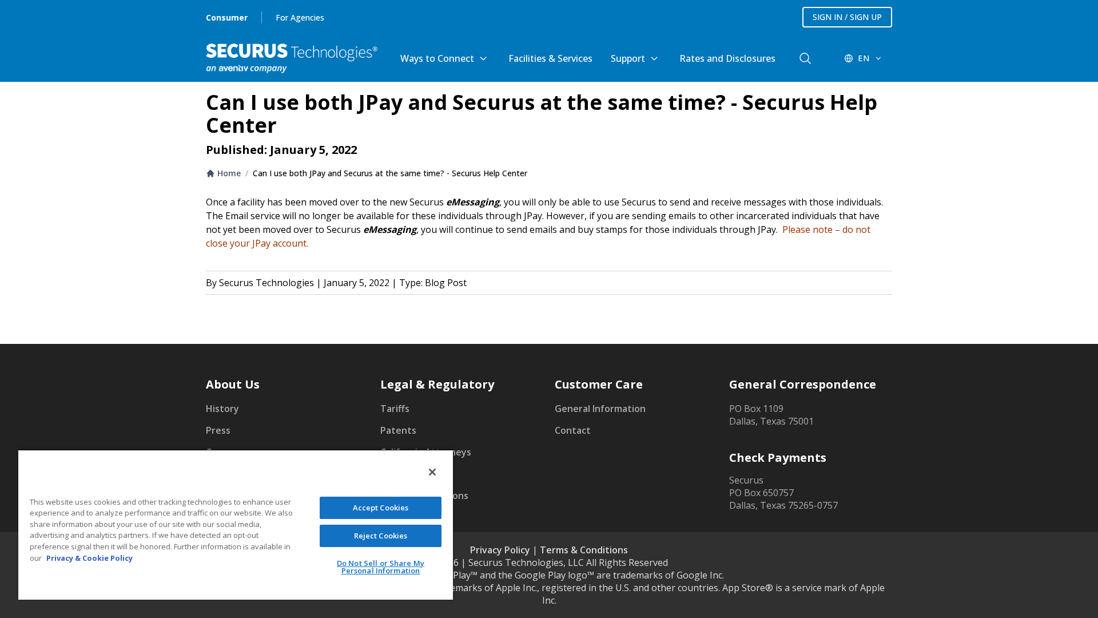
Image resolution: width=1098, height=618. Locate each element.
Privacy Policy (500, 550)
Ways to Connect (437, 58)
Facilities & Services (550, 58)
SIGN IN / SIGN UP (847, 16)
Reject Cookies (381, 535)
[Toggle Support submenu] (654, 58)
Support (628, 58)
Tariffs (394, 408)
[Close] (432, 472)
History (222, 408)
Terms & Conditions (584, 550)
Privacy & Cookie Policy (89, 558)
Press (218, 430)
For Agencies (300, 17)
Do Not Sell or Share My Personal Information (380, 567)
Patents (398, 430)
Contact (573, 430)
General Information (600, 408)
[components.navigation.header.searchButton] (805, 58)
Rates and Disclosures (727, 58)
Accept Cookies (381, 507)
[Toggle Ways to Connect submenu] (483, 58)
